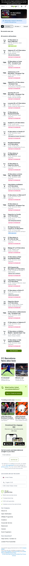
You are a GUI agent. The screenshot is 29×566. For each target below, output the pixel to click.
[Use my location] (2, 26)
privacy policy (4, 466)
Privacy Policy (17, 551)
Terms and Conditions (6, 551)
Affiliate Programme (7, 517)
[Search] (18, 6)
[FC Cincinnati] (8, 372)
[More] (25, 11)
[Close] (26, 386)
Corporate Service (6, 523)
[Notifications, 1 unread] (25, 6)
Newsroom (4, 526)
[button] (5, 6)
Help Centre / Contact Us (8, 538)
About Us (4, 510)
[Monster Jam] (22, 372)
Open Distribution (6, 514)
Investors (4, 520)
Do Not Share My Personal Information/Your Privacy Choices (14, 555)
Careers (3, 529)
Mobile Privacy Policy (11, 552)
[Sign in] (21, 6)
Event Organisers (6, 532)
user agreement (10, 465)
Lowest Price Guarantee (8, 541)
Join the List (14, 459)
